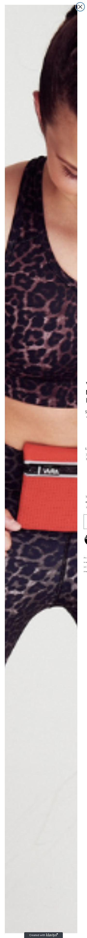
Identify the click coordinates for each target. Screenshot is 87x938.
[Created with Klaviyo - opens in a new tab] (43, 935)
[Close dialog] (80, 6)
